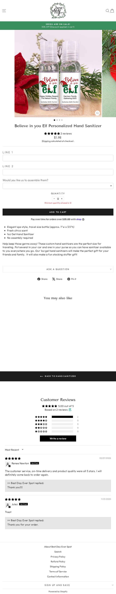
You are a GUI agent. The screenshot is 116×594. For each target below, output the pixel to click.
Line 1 (8, 152)
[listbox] (58, 186)
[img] (13, 458)
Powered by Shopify (58, 591)
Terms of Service (58, 571)
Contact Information (58, 576)
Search (58, 551)
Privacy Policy (58, 556)
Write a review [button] (58, 438)
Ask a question (58, 269)
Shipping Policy (58, 566)
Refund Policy (58, 561)
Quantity (58, 193)
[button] (52, 133)
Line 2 (8, 166)
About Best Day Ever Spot (58, 546)
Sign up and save (57, 585)
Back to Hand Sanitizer (60, 376)
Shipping (46, 141)
